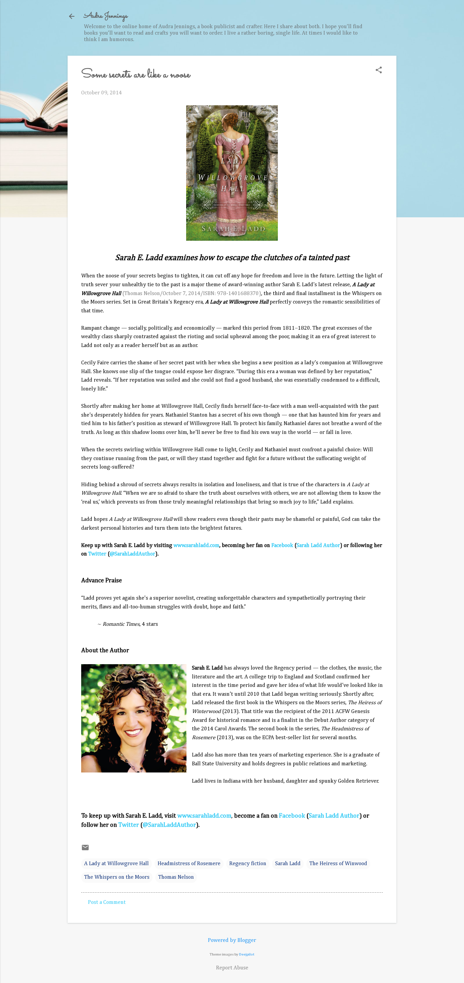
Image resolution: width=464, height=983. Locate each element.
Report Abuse (232, 968)
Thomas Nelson (176, 877)
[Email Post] (85, 850)
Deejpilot (246, 954)
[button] (379, 71)
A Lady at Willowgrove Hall (116, 864)
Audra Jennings (105, 16)
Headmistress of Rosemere (189, 864)
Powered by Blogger (232, 940)
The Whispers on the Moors (116, 877)
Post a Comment (107, 902)
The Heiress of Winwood (338, 864)
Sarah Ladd (288, 864)
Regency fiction (247, 864)
